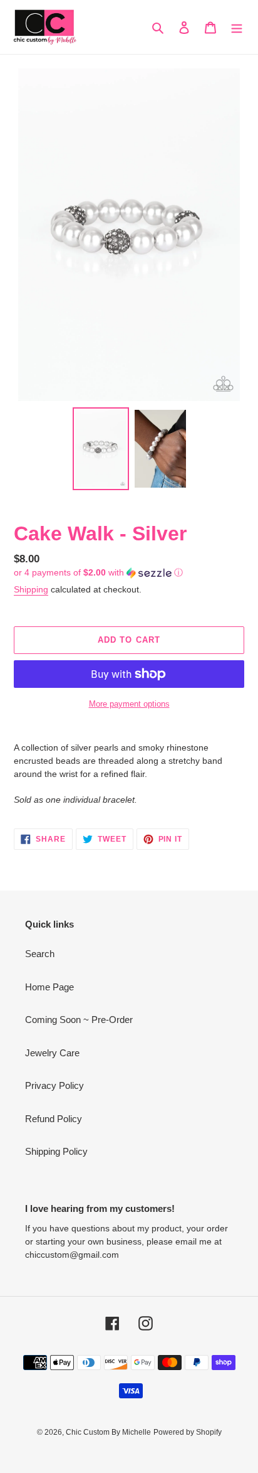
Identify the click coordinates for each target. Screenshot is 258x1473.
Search (39, 953)
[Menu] (237, 27)
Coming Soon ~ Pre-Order (79, 1019)
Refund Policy (53, 1118)
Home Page (49, 987)
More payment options (129, 704)
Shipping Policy (56, 1151)
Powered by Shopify (187, 1432)
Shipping (31, 589)
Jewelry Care (52, 1052)
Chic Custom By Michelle (108, 1432)
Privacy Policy (54, 1085)
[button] (98, 573)
